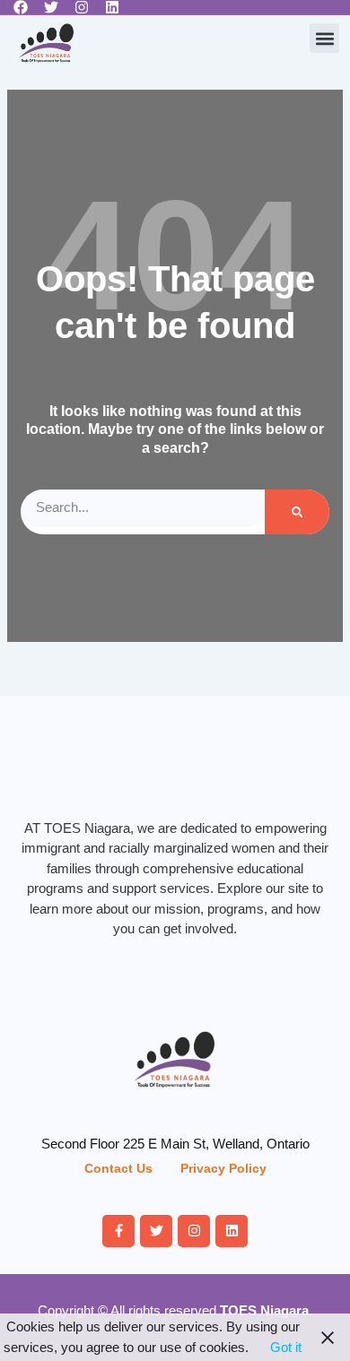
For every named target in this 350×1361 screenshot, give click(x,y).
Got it (286, 1347)
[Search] (297, 512)
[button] (324, 38)
